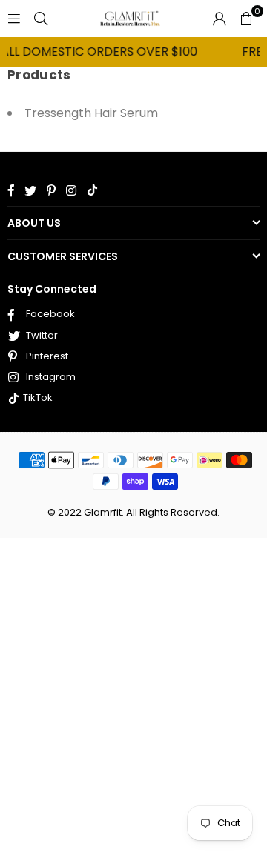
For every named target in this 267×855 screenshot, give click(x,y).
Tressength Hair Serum (91, 113)
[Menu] (14, 18)
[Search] (40, 18)
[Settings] (219, 18)
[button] (246, 18)
